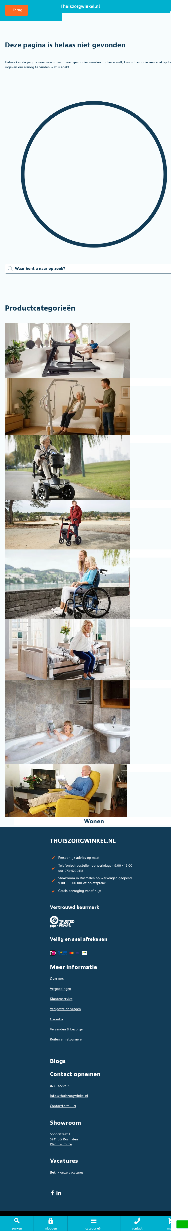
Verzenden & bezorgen (67, 1029)
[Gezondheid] (94, 350)
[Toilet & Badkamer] (94, 722)
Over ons (57, 979)
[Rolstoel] (94, 584)
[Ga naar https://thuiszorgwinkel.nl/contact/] (137, 1223)
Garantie (56, 1019)
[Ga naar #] (171, 1223)
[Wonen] (94, 790)
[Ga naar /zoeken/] (17, 1223)
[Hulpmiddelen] (94, 406)
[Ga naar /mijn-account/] (50, 1223)
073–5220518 (60, 1086)
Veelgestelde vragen (65, 1009)
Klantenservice (61, 999)
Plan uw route (61, 1144)
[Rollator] (94, 524)
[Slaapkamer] (94, 649)
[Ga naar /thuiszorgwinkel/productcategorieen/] (94, 1223)
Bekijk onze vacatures (66, 1172)
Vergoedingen (60, 989)
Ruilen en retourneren (66, 1039)
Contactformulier (63, 1106)
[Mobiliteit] (94, 467)
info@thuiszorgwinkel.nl (69, 1096)
